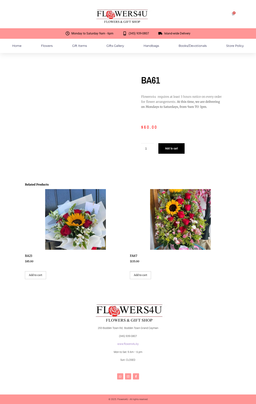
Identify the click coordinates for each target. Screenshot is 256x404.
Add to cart (171, 148)
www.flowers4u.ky (128, 343)
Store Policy (235, 46)
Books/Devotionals (193, 46)
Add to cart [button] (35, 275)
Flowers (47, 46)
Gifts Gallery (115, 46)
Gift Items (79, 46)
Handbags (151, 46)
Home (17, 46)
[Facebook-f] (136, 376)
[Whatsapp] (120, 376)
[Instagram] (128, 376)
